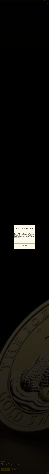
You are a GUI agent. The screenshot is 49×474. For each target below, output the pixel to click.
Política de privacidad (17, 237)
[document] (24, 237)
